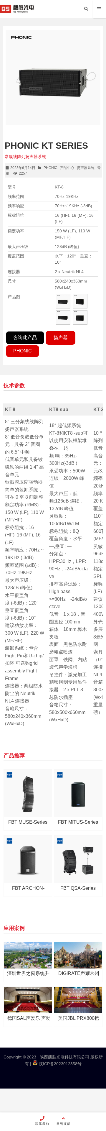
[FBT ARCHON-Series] (28, 859)
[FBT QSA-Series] (78, 859)
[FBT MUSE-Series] (28, 793)
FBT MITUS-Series (78, 822)
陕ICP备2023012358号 (60, 1063)
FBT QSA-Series (78, 888)
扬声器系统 (86, 168)
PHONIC (50, 168)
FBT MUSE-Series (27, 822)
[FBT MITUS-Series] (78, 793)
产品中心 (67, 168)
